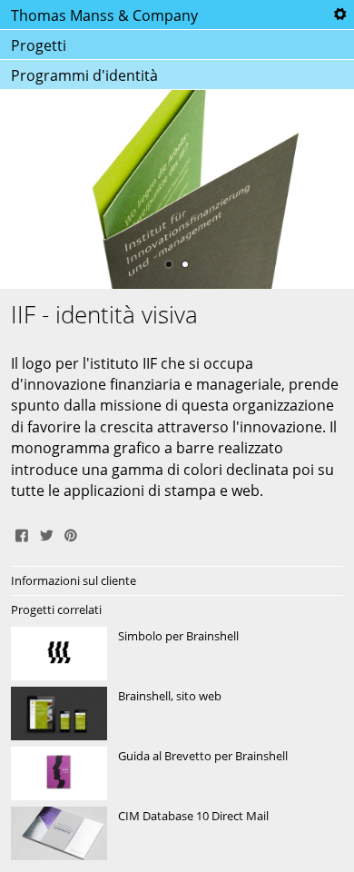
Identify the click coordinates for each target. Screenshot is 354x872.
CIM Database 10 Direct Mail (177, 834)
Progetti (38, 45)
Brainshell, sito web (177, 714)
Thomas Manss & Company (104, 15)
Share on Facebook (22, 533)
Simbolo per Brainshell (177, 654)
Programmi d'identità (84, 75)
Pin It (71, 533)
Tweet (46, 533)
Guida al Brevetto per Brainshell (177, 774)
